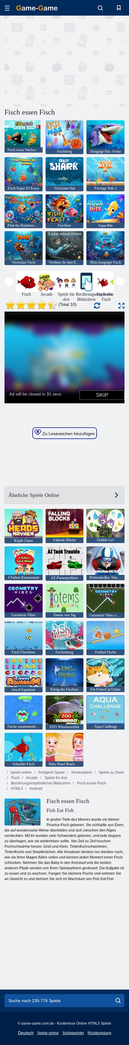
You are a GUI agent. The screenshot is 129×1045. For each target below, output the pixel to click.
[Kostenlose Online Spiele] (37, 7)
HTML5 (16, 789)
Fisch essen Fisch (91, 783)
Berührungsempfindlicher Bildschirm (40, 783)
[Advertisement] (55, 61)
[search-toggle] (100, 7)
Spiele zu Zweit (111, 772)
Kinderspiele (81, 772)
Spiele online (21, 772)
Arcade (32, 778)
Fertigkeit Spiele (51, 772)
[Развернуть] (121, 306)
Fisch (15, 778)
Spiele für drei (55, 778)
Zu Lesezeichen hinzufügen (68, 433)
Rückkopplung (99, 1033)
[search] (118, 1000)
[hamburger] (7, 8)
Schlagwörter (73, 1033)
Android (35, 789)
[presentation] (8, 281)
